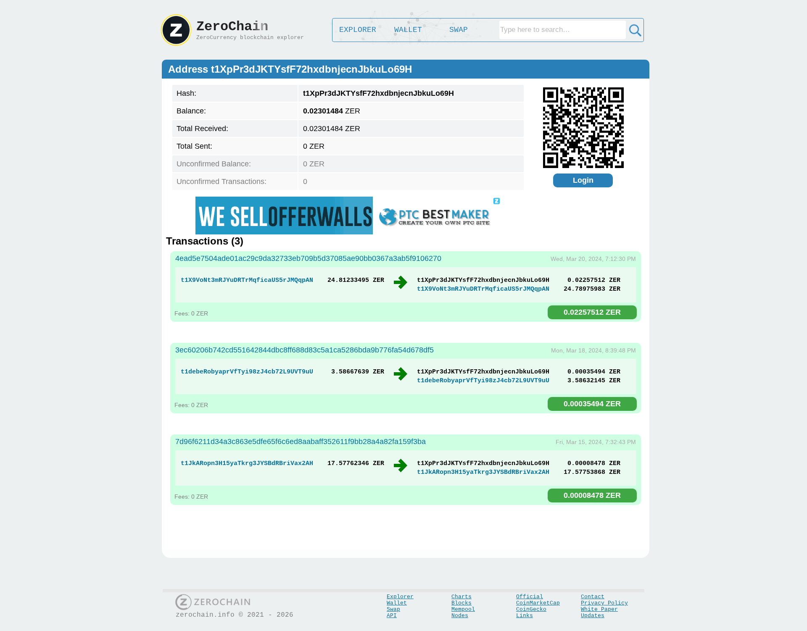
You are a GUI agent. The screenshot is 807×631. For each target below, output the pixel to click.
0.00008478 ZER (592, 495)
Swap (393, 609)
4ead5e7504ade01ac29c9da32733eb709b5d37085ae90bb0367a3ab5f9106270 (308, 258)
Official (529, 597)
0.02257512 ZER (592, 312)
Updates (592, 616)
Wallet (397, 603)
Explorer (400, 597)
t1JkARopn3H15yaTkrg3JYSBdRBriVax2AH (247, 463)
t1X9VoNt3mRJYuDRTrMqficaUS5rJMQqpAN (247, 280)
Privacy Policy (604, 603)
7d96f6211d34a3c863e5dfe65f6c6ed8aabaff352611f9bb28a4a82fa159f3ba (300, 441)
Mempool (463, 609)
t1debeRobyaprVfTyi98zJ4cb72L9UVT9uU (247, 372)
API (392, 616)
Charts (461, 597)
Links (524, 616)
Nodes (459, 616)
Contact (592, 597)
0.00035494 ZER (592, 404)
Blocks (461, 603)
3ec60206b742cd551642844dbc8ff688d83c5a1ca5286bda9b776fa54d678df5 (304, 350)
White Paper (599, 609)
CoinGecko (531, 609)
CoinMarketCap (538, 603)
